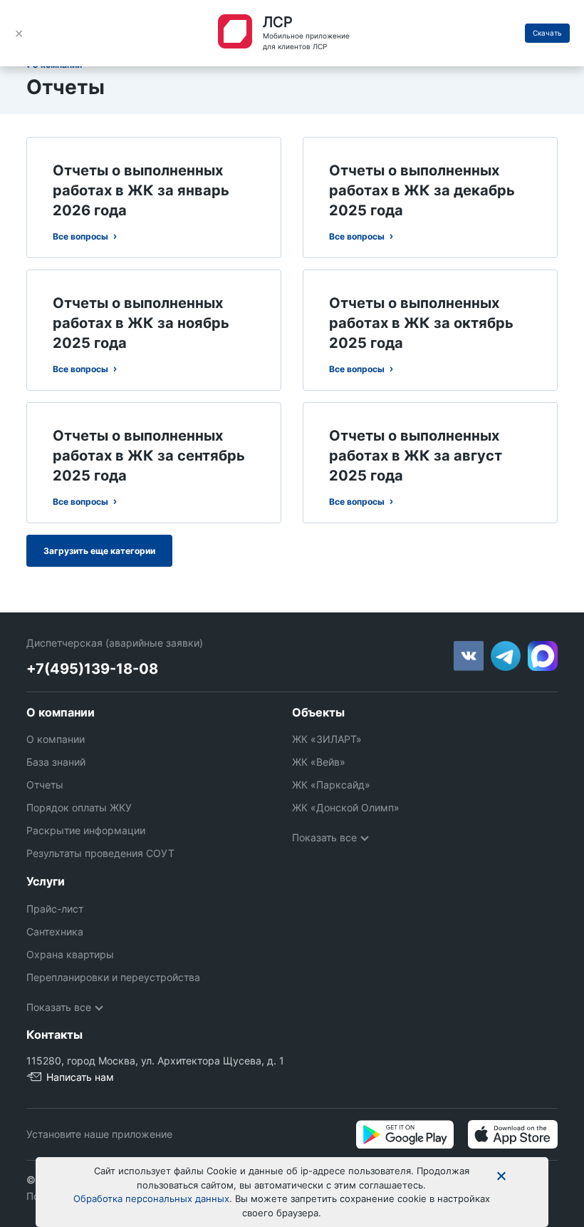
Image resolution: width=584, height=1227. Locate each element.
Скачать (547, 33)
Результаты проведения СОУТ (100, 853)
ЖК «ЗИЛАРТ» (327, 739)
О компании (55, 739)
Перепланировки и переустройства (113, 977)
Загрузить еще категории (99, 550)
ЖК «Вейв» (318, 762)
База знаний (55, 762)
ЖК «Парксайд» (331, 785)
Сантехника (54, 931)
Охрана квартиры (70, 954)
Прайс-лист (54, 909)
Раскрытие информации (85, 830)
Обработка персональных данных (151, 1198)
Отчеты (44, 785)
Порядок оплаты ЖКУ (79, 807)
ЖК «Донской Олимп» (346, 807)
